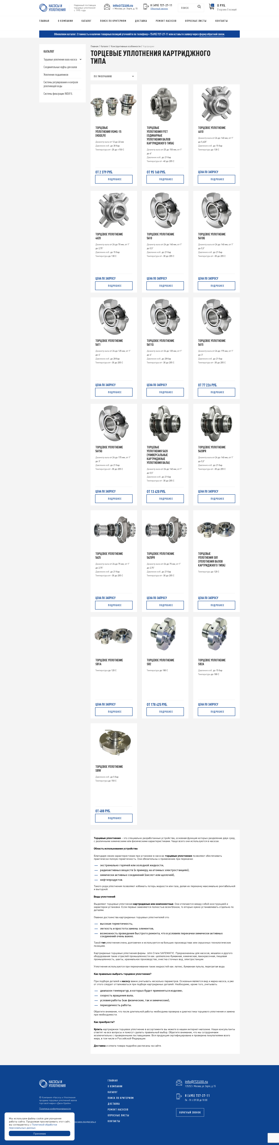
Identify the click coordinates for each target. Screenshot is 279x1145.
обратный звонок (190, 1112)
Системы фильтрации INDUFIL (58, 93)
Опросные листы (196, 20)
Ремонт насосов (166, 20)
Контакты (221, 20)
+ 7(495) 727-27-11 (158, 34)
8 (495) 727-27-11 (161, 5)
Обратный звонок (159, 8)
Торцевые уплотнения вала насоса (60, 59)
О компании (65, 20)
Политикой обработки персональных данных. (33, 1126)
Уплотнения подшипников (56, 74)
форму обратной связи (211, 34)
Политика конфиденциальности (55, 1108)
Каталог (86, 20)
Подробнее (115, 179)
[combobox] (114, 76)
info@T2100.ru (123, 5)
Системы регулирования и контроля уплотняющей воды (61, 84)
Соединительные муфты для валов (60, 67)
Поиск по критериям (113, 20)
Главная (44, 20)
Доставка (141, 20)
